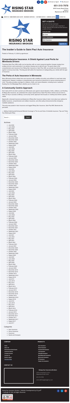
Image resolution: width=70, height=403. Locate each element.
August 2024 (12, 167)
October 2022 (12, 207)
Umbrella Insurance (42, 353)
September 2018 (13, 297)
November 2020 (13, 250)
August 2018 (12, 299)
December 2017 (13, 314)
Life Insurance (41, 351)
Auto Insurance (21, 105)
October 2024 (12, 163)
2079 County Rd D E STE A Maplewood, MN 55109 (43, 373)
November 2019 (13, 272)
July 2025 (11, 147)
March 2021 (12, 242)
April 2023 (11, 196)
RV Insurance (41, 359)
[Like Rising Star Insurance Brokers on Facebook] (38, 2)
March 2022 (12, 220)
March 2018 (12, 308)
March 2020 (12, 264)
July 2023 (11, 191)
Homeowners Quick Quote (16, 17)
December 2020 (13, 248)
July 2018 (11, 301)
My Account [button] (65, 2)
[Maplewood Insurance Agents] (2, 17)
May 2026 (11, 129)
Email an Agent (54, 2)
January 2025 (12, 158)
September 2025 (13, 143)
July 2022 (11, 213)
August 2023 (12, 189)
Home (5, 345)
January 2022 (12, 224)
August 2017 (12, 321)
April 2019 (11, 284)
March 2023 (12, 198)
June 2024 (12, 171)
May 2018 (11, 305)
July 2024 (11, 169)
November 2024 (13, 162)
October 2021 (12, 229)
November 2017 (13, 316)
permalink (5, 107)
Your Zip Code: (46, 31)
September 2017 (13, 319)
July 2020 (11, 257)
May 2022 (11, 217)
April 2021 (11, 240)
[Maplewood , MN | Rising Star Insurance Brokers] (17, 9)
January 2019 (12, 290)
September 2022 (13, 209)
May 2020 (11, 261)
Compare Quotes (50, 17)
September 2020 (13, 253)
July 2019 (11, 279)
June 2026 (12, 127)
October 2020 (12, 251)
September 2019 (13, 275)
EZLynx (38, 390)
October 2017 (12, 317)
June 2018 (12, 303)
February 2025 (13, 156)
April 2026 (11, 130)
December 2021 (13, 226)
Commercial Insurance (43, 349)
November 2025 (13, 140)
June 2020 (12, 259)
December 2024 (13, 160)
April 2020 (11, 262)
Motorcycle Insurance (43, 357)
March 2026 (12, 132)
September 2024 (13, 165)
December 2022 (13, 204)
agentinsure (24, 53)
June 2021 (12, 237)
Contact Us (62, 17)
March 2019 (12, 286)
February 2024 (13, 178)
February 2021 (13, 244)
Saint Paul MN (50, 105)
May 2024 (11, 173)
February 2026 (13, 134)
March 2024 (12, 176)
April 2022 (11, 218)
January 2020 (12, 268)
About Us (6, 17)
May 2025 (11, 151)
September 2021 (13, 231)
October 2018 (12, 295)
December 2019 (13, 270)
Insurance (11, 333)
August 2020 (12, 255)
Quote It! (63, 44)
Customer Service (41, 17)
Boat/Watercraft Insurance (44, 355)
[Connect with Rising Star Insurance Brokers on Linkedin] (42, 2)
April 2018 (11, 306)
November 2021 (13, 228)
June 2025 (12, 149)
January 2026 (12, 136)
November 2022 (13, 206)
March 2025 (12, 154)
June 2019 (12, 281)
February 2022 (13, 222)
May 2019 (11, 283)
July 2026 (11, 125)
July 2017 (11, 323)
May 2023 (11, 195)
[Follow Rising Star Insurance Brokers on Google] (45, 2)
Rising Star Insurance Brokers (11, 390)
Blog (57, 17)
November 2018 (13, 294)
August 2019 (12, 277)
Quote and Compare (14, 335)
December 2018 (13, 292)
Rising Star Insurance (39, 105)
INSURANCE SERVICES (29, 17)
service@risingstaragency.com (44, 380)
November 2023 (13, 184)
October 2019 (12, 273)
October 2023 (12, 185)
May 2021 (11, 239)
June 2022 (12, 215)
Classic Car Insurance (43, 361)
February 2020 (13, 266)
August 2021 (12, 233)
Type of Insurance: (47, 37)
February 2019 (13, 288)
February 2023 (13, 200)
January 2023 (12, 202)
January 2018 (12, 312)
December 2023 (13, 182)
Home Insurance (13, 331)
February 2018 (13, 310)
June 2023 (12, 193)
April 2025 (11, 152)
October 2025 (12, 141)
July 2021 (11, 235)
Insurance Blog (8, 359)
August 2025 (12, 145)
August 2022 (12, 211)
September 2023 (13, 187)
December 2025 (13, 138)
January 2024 (12, 180)
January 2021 (12, 246)
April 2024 (11, 174)
